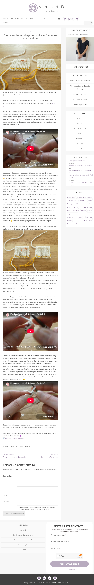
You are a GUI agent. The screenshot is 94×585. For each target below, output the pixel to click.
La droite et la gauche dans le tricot (81, 182)
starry (80, 217)
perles (90, 210)
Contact (23, 530)
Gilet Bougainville (80, 105)
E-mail (5, 495)
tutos (30, 31)
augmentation (71, 200)
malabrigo (76, 210)
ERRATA (23, 550)
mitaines (83, 210)
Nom (5, 489)
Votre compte (23, 545)
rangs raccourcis (72, 214)
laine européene (87, 204)
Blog (43, 19)
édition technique (80, 128)
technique (89, 217)
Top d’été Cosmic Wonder (80, 81)
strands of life (52, 6)
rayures (89, 214)
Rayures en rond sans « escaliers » (80, 165)
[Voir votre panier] (59, 19)
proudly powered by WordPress (57, 583)
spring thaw (71, 217)
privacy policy (73, 569)
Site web (6, 502)
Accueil (4, 19)
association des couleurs (84, 197)
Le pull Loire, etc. (80, 94)
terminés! (80, 143)
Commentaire (8, 476)
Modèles (34, 19)
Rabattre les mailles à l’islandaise (80, 170)
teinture (69, 220)
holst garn (70, 204)
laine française (87, 207)
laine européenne (72, 207)
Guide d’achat (23, 525)
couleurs (82, 200)
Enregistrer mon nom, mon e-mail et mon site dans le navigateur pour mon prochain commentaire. (37, 508)
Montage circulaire (80, 99)
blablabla (80, 118)
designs (80, 123)
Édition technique (19, 19)
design (90, 200)
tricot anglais (88, 220)
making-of (79, 138)
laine (79, 133)
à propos (5, 23)
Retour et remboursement (23, 540)
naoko (7, 446)
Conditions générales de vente (23, 535)
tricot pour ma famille (73, 224)
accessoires (71, 197)
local (68, 210)
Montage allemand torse (77, 161)
